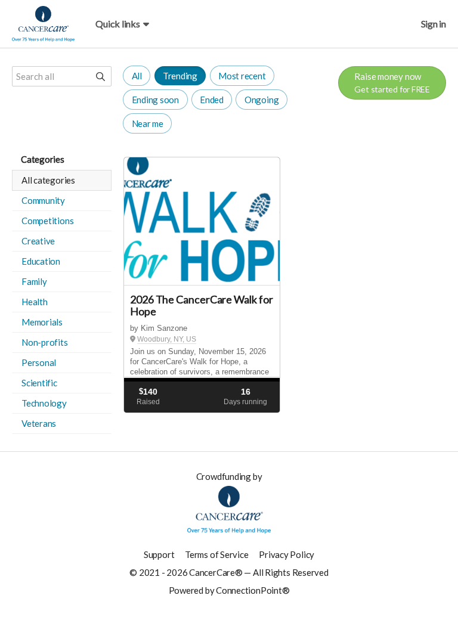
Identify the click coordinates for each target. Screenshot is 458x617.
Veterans (38, 423)
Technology (44, 403)
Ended (212, 99)
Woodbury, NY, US (166, 339)
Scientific (39, 382)
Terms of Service (216, 554)
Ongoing (261, 99)
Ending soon (156, 99)
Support (159, 554)
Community (43, 200)
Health (34, 301)
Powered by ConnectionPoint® (229, 590)
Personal (38, 362)
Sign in (433, 23)
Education (40, 261)
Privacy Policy (286, 554)
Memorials (42, 322)
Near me (147, 123)
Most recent (242, 75)
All (137, 75)
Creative (38, 240)
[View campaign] (202, 221)
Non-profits (44, 342)
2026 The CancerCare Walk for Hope (201, 305)
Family (34, 281)
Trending (180, 75)
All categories (48, 180)
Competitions (47, 220)
